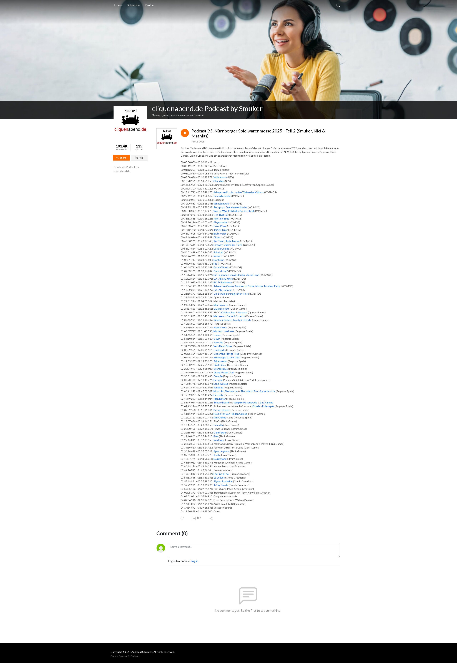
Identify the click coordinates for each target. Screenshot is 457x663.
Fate (216, 436)
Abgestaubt (220, 222)
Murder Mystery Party (267, 286)
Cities (217, 237)
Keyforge (219, 440)
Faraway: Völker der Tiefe (228, 244)
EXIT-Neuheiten (223, 282)
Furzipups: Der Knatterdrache (230, 207)
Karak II (218, 256)
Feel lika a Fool (221, 473)
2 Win (217, 338)
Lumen (217, 334)
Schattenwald (221, 203)
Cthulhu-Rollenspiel (263, 406)
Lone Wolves (221, 383)
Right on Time (221, 218)
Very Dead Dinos (223, 346)
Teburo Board (221, 402)
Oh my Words (221, 267)
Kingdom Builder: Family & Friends (232, 319)
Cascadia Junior (222, 196)
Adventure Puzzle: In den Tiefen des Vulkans (239, 192)
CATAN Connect (223, 289)
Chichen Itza (228, 312)
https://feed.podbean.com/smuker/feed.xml (179, 115)
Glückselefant (221, 308)
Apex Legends (222, 451)
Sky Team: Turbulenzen (227, 241)
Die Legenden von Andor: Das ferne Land (236, 274)
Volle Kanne (220, 177)
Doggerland (220, 458)
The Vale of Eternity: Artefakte (257, 391)
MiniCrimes (220, 417)
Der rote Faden (222, 409)
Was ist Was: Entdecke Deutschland (234, 211)
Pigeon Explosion (223, 481)
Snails (217, 455)
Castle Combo (221, 248)
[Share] (211, 518)
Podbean (135, 656)
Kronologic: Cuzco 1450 (227, 357)
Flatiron (218, 379)
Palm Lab (218, 252)
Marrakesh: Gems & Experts (229, 316)
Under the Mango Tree (226, 353)
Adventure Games (224, 286)
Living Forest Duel (224, 372)
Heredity (218, 394)
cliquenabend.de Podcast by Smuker (207, 108)
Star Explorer (221, 304)
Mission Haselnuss (224, 331)
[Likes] (182, 518)
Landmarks (220, 349)
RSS (141, 157)
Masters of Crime (244, 286)
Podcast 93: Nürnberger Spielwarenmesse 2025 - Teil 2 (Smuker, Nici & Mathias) (258, 133)
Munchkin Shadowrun (226, 391)
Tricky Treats (221, 485)
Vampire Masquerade (245, 402)
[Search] (338, 5)
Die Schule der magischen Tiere (231, 293)
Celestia (218, 425)
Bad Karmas (266, 402)
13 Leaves (219, 477)
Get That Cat (221, 214)
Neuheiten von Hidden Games (230, 413)
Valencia (242, 312)
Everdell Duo (221, 368)
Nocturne (219, 259)
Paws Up (218, 342)
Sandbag (218, 387)
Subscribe (133, 5)
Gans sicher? (221, 271)
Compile (218, 376)
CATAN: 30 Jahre (223, 278)
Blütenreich (220, 233)
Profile (149, 5)
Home (118, 5)
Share (123, 157)
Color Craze (220, 226)
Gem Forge (220, 432)
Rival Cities (220, 364)
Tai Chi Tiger (221, 229)
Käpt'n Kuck (220, 327)
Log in (194, 561)
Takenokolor (220, 361)
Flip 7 (216, 263)
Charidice (218, 181)
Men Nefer (220, 398)
